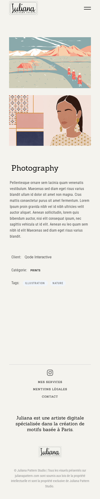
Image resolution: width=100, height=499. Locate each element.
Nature (58, 283)
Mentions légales (50, 389)
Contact (50, 396)
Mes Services (50, 382)
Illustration (35, 283)
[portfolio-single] (50, 120)
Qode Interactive (38, 257)
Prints (35, 270)
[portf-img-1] (50, 62)
